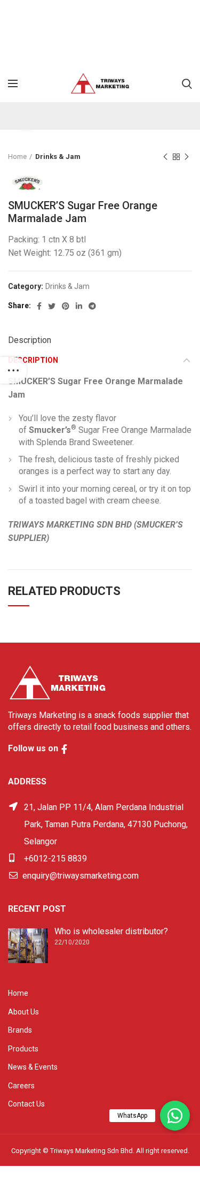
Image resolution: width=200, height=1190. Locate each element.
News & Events (33, 1067)
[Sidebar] (13, 370)
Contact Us (26, 1104)
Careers (21, 1085)
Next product (186, 156)
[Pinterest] (66, 306)
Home (17, 156)
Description (29, 340)
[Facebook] (39, 306)
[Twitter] (52, 306)
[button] (175, 1116)
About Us (23, 1012)
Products (23, 1048)
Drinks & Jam (58, 156)
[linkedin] (79, 306)
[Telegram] (92, 306)
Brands (20, 1030)
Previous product (165, 156)
